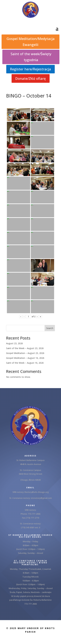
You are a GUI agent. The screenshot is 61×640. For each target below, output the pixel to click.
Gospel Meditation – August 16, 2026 (25, 357)
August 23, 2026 (14, 343)
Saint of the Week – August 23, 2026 (25, 348)
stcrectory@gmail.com (41, 498)
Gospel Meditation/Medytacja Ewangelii (31, 41)
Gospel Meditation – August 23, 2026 (25, 353)
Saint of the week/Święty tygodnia (31, 56)
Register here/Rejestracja (30, 69)
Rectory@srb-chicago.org (37, 492)
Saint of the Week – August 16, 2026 (25, 362)
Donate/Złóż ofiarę (30, 78)
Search (49, 328)
